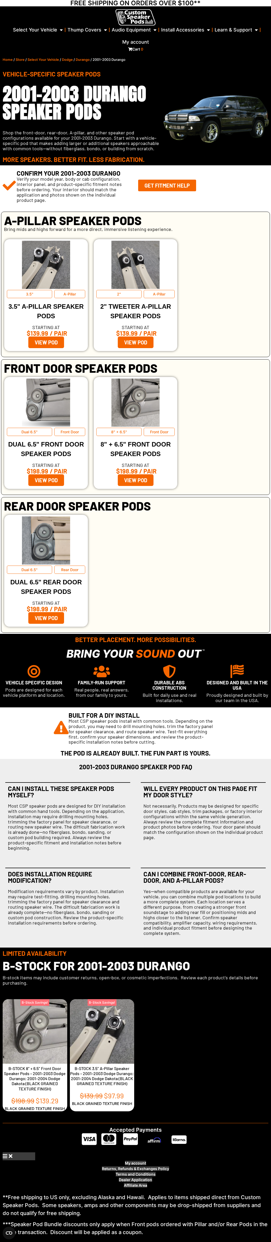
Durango (83, 60)
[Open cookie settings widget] (9, 1233)
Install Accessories (182, 30)
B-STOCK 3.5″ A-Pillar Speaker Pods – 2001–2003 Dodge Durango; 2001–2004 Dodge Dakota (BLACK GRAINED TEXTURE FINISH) (102, 1076)
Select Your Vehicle (35, 30)
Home (8, 60)
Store (20, 60)
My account (135, 42)
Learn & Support (233, 30)
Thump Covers (84, 30)
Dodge (67, 60)
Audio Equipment (131, 30)
